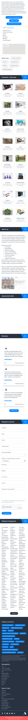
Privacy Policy (19, 10)
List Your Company (6, 668)
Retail (11, 647)
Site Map (3, 690)
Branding (4, 550)
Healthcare (22, 633)
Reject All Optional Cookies (14, 23)
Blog (3, 697)
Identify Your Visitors (6, 670)
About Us (5, 62)
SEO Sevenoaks (5, 703)
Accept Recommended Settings (14, 17)
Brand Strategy (5, 548)
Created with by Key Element (14, 718)
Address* (4, 470)
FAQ (3, 684)
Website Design (5, 673)
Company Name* (5, 446)
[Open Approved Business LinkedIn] (9, 713)
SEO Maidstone (5, 702)
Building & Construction (16, 627)
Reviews (5, 65)
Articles (3, 683)
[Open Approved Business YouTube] (12, 713)
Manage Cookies (14, 20)
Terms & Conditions (6, 694)
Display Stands (5, 589)
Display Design (5, 569)
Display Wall (4, 594)
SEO (3, 671)
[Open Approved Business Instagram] (4, 713)
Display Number (10, 27)
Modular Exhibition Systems (12, 561)
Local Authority (14, 644)
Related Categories (7, 69)
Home (3, 666)
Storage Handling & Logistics (9, 652)
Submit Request (6, 513)
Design (3, 552)
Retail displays (22, 556)
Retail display (22, 545)
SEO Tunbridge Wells (6, 707)
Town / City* (4, 476)
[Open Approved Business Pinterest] (7, 713)
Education (10, 630)
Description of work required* (8, 489)
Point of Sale (13, 565)
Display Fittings (5, 574)
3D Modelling (5, 527)
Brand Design (5, 537)
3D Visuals (4, 532)
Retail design (22, 543)
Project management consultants (13, 601)
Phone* (3, 440)
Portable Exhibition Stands (12, 574)
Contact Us (14, 613)
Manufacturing (13, 548)
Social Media (4, 678)
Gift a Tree (4, 679)
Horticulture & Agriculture (8, 636)
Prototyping (22, 535)
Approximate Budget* (6, 452)
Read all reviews (14, 410)
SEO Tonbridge (5, 705)
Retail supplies (22, 581)
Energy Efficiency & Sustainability (10, 633)
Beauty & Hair (6, 627)
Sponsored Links (14, 62)
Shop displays (22, 583)
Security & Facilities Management (10, 649)
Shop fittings (22, 602)
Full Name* (4, 427)
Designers (4, 560)
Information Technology (8, 641)
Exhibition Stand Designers (12, 529)
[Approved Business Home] (24, 713)
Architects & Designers (8, 625)
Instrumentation (20, 641)
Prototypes (21, 534)
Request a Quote (14, 65)
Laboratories (5, 644)
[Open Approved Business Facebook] (2, 713)
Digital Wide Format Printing (4, 563)
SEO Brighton (5, 700)
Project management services (13, 606)
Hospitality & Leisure (7, 638)
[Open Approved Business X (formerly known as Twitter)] (14, 713)
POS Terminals (13, 584)
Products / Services (16, 58)
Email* (3, 434)
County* (4, 483)
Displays (4, 596)
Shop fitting (22, 587)
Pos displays (13, 581)
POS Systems (13, 583)
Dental (4, 630)
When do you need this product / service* (11, 458)
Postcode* (4, 464)
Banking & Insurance (20, 625)
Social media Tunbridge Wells (8, 699)
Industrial (17, 638)
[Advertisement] (14, 315)
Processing (5, 647)
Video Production (5, 676)
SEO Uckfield (4, 708)
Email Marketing (5, 675)
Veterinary (20, 652)
